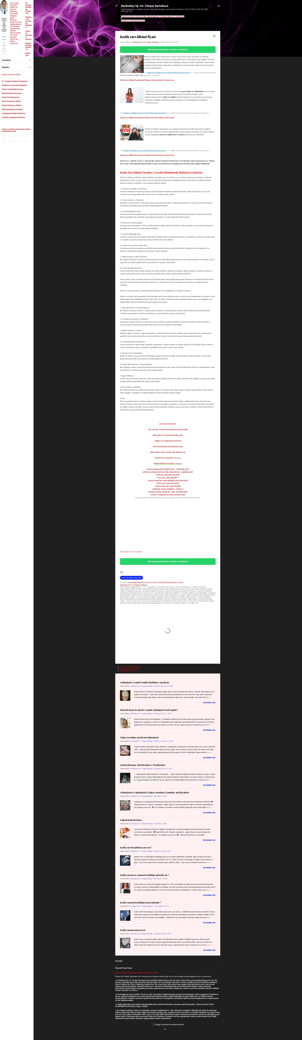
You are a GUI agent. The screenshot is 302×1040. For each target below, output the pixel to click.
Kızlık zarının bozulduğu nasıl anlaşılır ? (140, 902)
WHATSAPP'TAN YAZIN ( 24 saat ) (168, 464)
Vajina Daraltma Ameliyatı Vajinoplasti (139, 737)
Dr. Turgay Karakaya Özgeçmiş (14, 81)
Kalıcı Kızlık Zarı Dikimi (11, 101)
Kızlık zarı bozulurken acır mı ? (136, 847)
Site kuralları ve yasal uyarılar (131, 552)
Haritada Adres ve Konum (13, 7)
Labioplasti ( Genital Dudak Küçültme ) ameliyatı (144, 682)
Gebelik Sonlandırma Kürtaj (13, 117)
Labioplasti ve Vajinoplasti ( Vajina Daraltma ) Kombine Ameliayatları (154, 792)
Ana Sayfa (14, 3)
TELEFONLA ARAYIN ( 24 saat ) (168, 458)
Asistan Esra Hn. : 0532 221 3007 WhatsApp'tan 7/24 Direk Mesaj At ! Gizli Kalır (152, 16)
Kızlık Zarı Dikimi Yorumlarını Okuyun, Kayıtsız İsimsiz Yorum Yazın (147, 80)
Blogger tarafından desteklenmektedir (169, 1024)
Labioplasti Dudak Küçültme (13, 113)
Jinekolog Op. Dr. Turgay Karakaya (144, 6)
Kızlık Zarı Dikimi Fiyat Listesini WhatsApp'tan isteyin (168, 73)
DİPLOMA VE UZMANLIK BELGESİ (168, 435)
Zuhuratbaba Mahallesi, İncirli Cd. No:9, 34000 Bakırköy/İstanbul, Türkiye (155, 582)
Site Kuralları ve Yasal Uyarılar (15, 35)
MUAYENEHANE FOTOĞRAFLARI (168, 447)
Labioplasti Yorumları (128, 671)
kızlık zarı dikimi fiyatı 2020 (131, 578)
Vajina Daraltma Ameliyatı (12, 109)
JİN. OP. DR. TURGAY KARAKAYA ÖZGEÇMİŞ (167, 429)
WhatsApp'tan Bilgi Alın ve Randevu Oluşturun (168, 49)
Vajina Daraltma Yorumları (130, 669)
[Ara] (218, 6)
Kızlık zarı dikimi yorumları (130, 667)
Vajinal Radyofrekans (131, 820)
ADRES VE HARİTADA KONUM (168, 441)
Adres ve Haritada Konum (28, 35)
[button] (214, 36)
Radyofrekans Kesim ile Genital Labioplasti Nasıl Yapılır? (149, 710)
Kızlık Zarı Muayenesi (28, 56)
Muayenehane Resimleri (15, 25)
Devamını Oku (209, 703)
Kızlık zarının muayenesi (132, 930)
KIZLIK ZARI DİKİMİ (167, 478)
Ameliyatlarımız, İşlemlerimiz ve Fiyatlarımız (142, 765)
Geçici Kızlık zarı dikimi (11, 105)
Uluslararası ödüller (15, 30)
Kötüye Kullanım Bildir (11, 75)
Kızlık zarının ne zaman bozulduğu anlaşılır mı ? (144, 875)
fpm (165, 1029)
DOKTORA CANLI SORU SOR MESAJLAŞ (167, 452)
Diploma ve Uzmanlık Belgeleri (14, 85)
